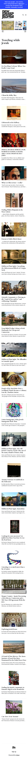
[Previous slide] (3, 31)
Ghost (17, 755)
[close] (26, 4)
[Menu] (25, 15)
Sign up (14, 751)
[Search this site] (23, 15)
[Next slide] (25, 31)
